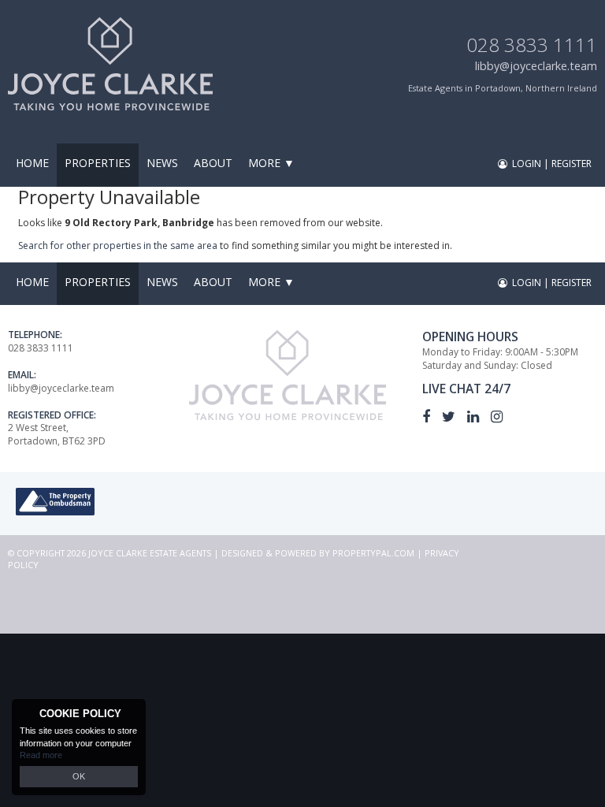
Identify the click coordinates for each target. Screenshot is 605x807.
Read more (41, 755)
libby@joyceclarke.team (536, 65)
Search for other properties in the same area (117, 245)
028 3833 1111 (531, 45)
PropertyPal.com (373, 553)
